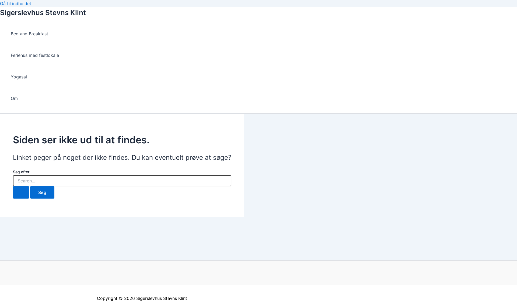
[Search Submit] (21, 192)
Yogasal (19, 76)
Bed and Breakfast (29, 33)
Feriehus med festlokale (35, 55)
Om (14, 98)
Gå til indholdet (15, 3)
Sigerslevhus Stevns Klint (43, 12)
